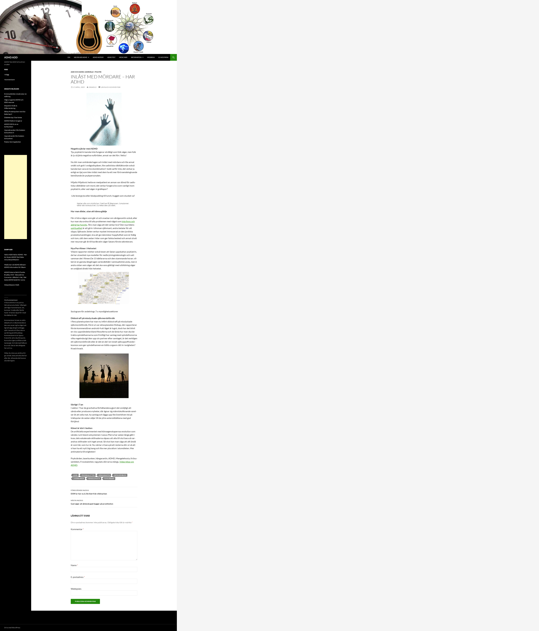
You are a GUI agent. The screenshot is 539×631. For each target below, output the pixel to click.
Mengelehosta (94, 478)
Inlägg (6, 74)
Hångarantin (104, 475)
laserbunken (78, 478)
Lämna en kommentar (110, 87)
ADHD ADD (11, 57)
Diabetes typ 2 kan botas (13, 117)
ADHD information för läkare (15, 267)
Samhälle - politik (93, 72)
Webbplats (76, 588)
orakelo (93, 87)
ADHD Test (111, 57)
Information (136, 57)
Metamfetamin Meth (11, 285)
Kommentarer (9, 80)
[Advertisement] (15, 197)
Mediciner (123, 57)
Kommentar (77, 529)
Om (69, 57)
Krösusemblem (120, 475)
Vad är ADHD (18, 255)
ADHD (75, 475)
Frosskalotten (88, 475)
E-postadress (78, 577)
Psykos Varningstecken (12, 142)
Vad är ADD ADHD (80, 57)
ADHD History (98, 57)
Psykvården (109, 478)
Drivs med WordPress (12, 628)
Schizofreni (163, 57)
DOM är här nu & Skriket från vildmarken (89, 492)
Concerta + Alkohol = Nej (13, 277)
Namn (74, 565)
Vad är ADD (8, 255)
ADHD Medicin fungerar (13, 121)
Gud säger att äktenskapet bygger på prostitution (92, 502)
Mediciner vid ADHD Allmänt (15, 265)
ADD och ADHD (77, 72)
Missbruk (151, 57)
